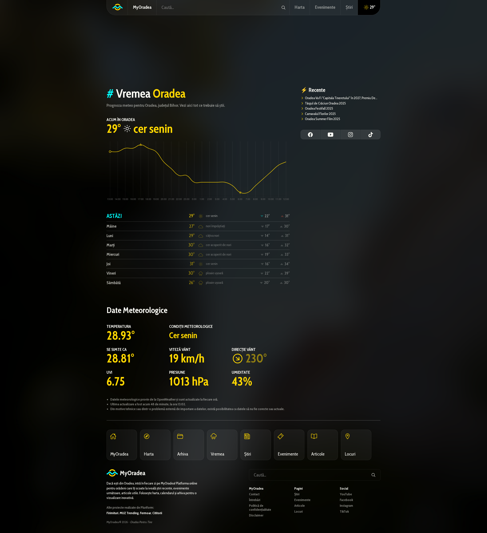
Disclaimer (256, 515)
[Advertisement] (243, 51)
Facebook (346, 500)
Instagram (346, 506)
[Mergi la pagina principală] (117, 7)
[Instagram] (350, 134)
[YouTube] (331, 134)
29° (372, 7)
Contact (254, 494)
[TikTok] (371, 134)
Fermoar (145, 513)
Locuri (298, 512)
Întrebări (254, 500)
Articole (299, 506)
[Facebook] (310, 134)
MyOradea (142, 7)
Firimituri (112, 513)
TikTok (344, 512)
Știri (296, 494)
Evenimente (302, 500)
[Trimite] (283, 7)
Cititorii (157, 513)
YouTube (346, 494)
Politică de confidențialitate (260, 507)
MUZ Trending (129, 513)
